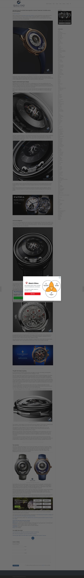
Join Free (32, 293)
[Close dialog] (60, 277)
